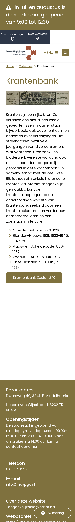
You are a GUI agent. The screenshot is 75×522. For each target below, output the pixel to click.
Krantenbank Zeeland (32, 277)
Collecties (25, 66)
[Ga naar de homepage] (21, 53)
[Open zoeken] (65, 52)
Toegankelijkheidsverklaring (30, 506)
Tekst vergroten (37, 34)
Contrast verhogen (12, 34)
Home (10, 66)
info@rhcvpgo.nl (20, 484)
